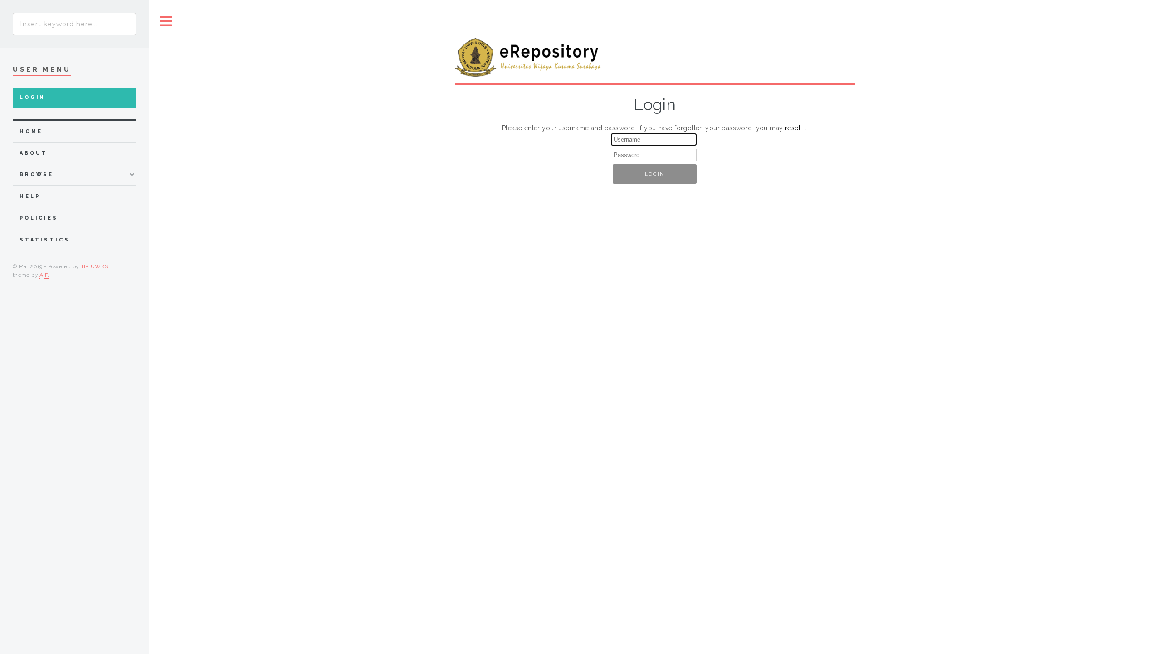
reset (792, 128)
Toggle (166, 21)
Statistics (45, 240)
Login (32, 97)
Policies (39, 218)
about (33, 153)
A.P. (44, 275)
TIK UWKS (94, 266)
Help (30, 196)
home (31, 131)
